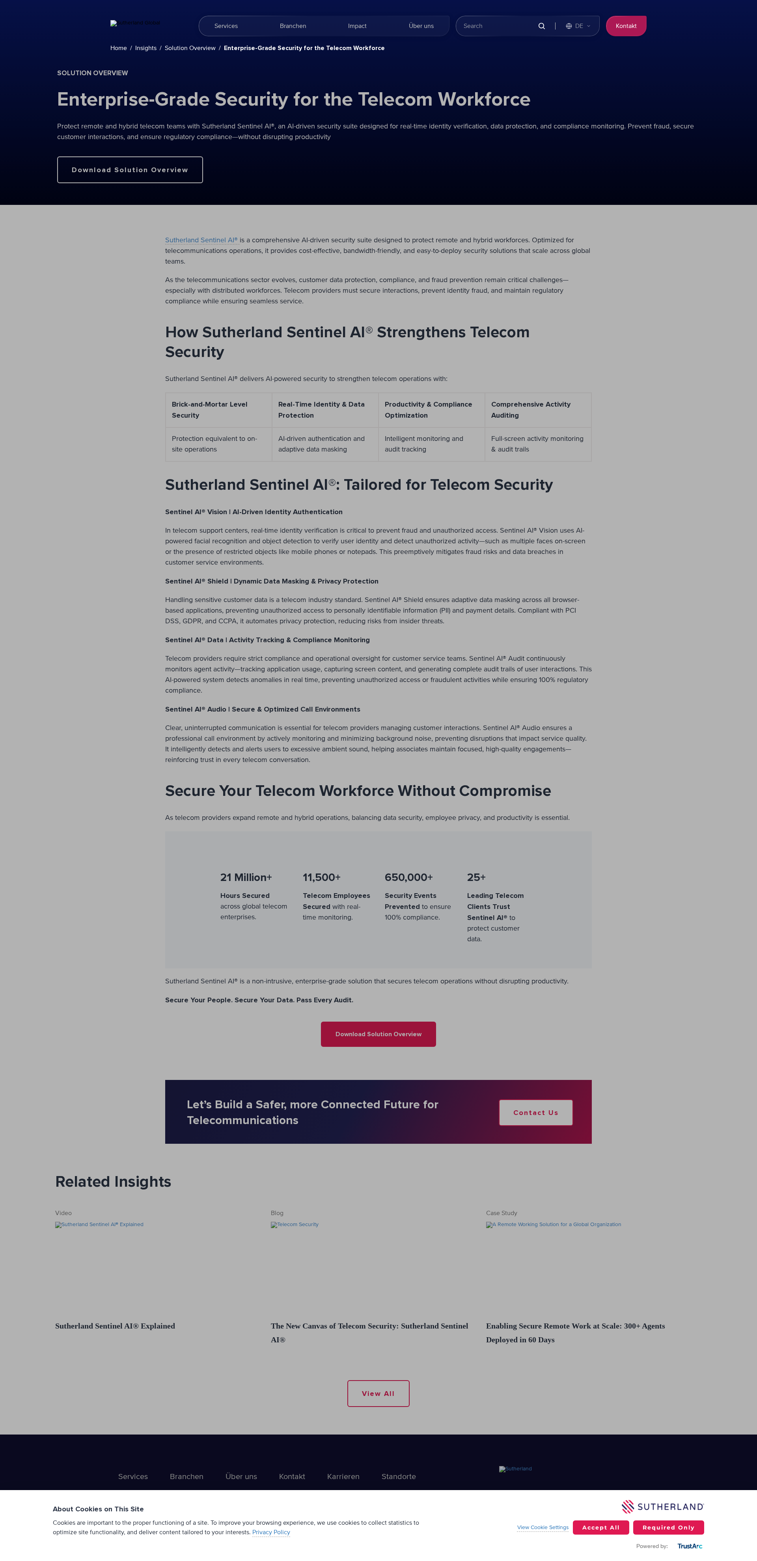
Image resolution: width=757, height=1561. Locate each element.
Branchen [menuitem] (293, 26)
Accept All (601, 1527)
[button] (578, 26)
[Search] (541, 26)
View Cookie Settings (543, 1527)
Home (118, 48)
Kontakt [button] (626, 26)
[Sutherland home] (149, 26)
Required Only (669, 1527)
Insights (146, 48)
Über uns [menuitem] (421, 26)
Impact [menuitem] (357, 26)
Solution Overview (190, 48)
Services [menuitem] (226, 26)
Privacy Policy (271, 1532)
